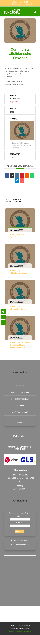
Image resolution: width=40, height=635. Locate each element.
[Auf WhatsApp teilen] (32, 175)
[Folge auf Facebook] (20, 572)
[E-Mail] (22, 180)
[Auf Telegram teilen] (17, 180)
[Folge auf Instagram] (20, 589)
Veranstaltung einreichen (20, 544)
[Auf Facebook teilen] (7, 175)
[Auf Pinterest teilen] (22, 175)
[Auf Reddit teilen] (27, 175)
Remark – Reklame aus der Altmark (20, 632)
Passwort (19, 522)
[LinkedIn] (17, 175)
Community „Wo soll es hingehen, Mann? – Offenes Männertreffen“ (20, 345)
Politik (14, 158)
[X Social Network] (12, 175)
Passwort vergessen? (19, 540)
